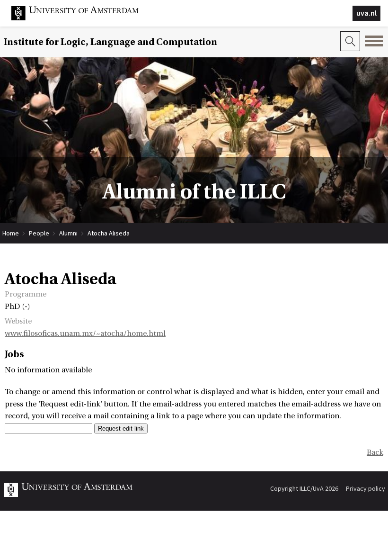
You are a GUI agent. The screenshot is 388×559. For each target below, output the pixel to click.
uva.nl (366, 13)
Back (375, 452)
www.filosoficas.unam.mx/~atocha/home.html (85, 333)
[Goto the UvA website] (82, 18)
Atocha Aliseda (109, 233)
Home (10, 233)
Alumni (68, 233)
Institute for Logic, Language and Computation (110, 41)
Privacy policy (365, 488)
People (39, 233)
